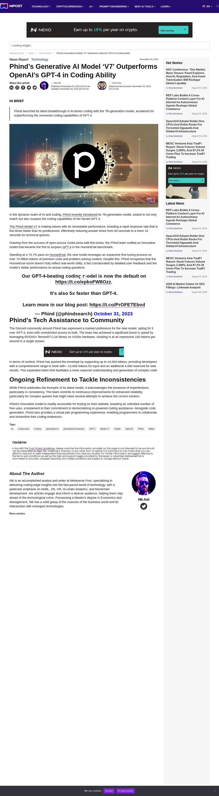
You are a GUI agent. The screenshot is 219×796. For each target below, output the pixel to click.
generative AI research (73, 429)
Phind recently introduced (80, 214)
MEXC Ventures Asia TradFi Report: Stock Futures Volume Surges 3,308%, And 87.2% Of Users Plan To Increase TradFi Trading (185, 150)
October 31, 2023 (113, 313)
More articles (17, 513)
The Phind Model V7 (23, 226)
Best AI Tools (144, 6)
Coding (37, 429)
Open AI (129, 429)
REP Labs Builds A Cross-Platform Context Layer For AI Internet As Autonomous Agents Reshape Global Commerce (185, 102)
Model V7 (104, 429)
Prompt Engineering (113, 6)
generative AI (52, 429)
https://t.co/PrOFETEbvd (117, 304)
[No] (214, 791)
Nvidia (117, 429)
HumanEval (58, 254)
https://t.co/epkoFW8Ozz (83, 281)
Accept (109, 790)
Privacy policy (125, 790)
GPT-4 (66, 247)
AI (90, 6)
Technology (40, 6)
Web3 (151, 429)
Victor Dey (116, 83)
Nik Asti (57, 83)
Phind (141, 429)
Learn (165, 6)
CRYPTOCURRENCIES (69, 6)
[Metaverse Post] (11, 6)
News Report (18, 59)
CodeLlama (23, 429)
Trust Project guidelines (42, 448)
